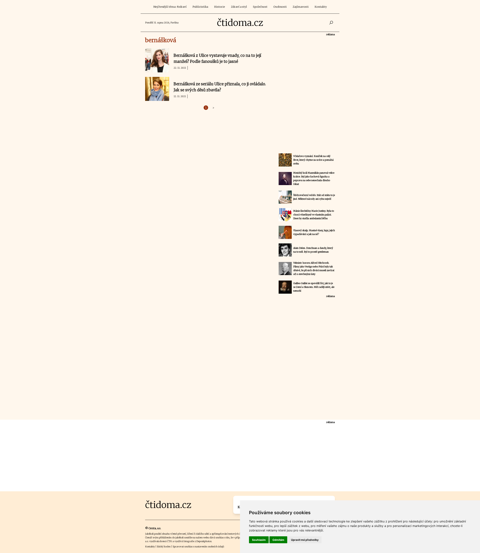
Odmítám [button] (278, 539)
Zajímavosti (301, 6)
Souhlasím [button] (259, 539)
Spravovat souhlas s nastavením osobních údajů (198, 546)
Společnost (260, 6)
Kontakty (321, 6)
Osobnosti (280, 6)
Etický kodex (164, 546)
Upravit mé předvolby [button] (305, 539)
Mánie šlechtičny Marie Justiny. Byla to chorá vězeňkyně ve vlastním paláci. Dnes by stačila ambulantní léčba (313, 214)
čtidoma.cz (240, 22)
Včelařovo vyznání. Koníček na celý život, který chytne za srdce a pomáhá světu (313, 160)
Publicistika (200, 6)
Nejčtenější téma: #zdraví (170, 6)
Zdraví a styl (239, 6)
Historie (219, 6)
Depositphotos (204, 541)
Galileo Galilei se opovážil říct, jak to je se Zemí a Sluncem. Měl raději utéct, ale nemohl (313, 287)
